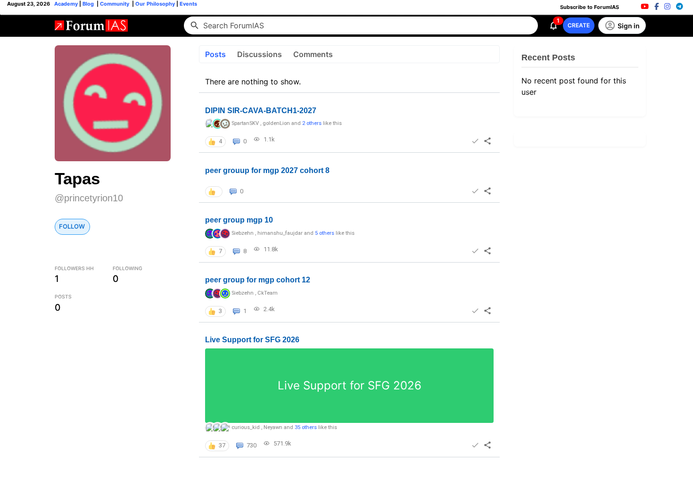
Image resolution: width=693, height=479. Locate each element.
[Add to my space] (475, 141)
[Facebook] (656, 6)
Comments (313, 54)
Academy (66, 3)
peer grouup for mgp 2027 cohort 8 (267, 170)
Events (187, 3)
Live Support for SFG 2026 (252, 340)
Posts (215, 54)
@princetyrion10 (89, 198)
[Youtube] (645, 6)
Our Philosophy (154, 3)
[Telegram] (679, 6)
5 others (324, 233)
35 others (306, 427)
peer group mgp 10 (239, 220)
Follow (72, 226)
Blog (89, 3)
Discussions (259, 54)
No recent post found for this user (573, 86)
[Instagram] (667, 6)
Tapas (77, 178)
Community (115, 3)
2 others (312, 123)
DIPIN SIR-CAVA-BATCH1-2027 (260, 111)
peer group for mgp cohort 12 (257, 280)
